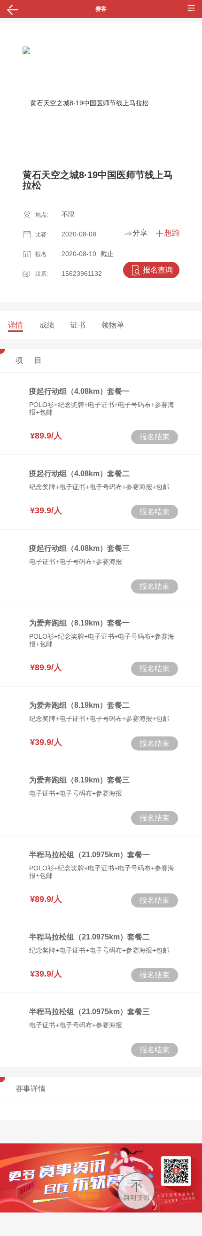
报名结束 (155, 437)
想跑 (171, 233)
